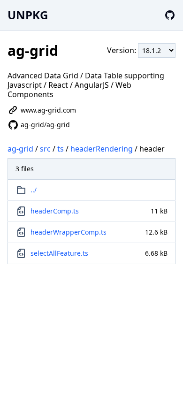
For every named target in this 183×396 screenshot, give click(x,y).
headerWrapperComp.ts (68, 232)
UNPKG (28, 15)
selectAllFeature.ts (59, 253)
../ (33, 189)
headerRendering (101, 149)
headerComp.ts (54, 210)
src (45, 149)
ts (60, 149)
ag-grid (20, 149)
